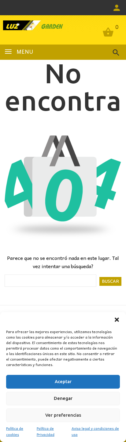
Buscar (110, 281)
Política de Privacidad (45, 431)
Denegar (63, 398)
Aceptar (63, 381)
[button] (117, 320)
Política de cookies (14, 431)
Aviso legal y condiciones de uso (95, 431)
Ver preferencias (63, 415)
